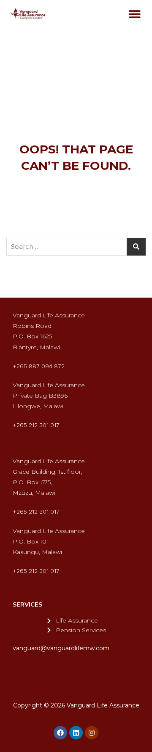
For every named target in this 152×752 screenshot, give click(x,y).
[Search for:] (76, 247)
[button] (134, 13)
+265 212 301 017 (36, 425)
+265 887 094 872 (39, 366)
